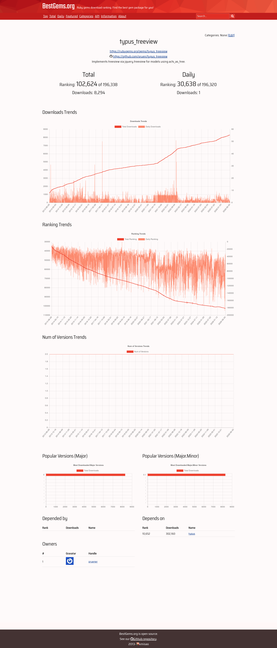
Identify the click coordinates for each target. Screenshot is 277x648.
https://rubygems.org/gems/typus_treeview (138, 51)
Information (109, 16)
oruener (93, 561)
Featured (72, 16)
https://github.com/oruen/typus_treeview (140, 56)
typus (192, 533)
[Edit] (231, 35)
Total (52, 16)
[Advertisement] (138, 599)
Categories (86, 16)
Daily (60, 16)
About (122, 16)
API (97, 16)
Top (45, 16)
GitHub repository (145, 638)
